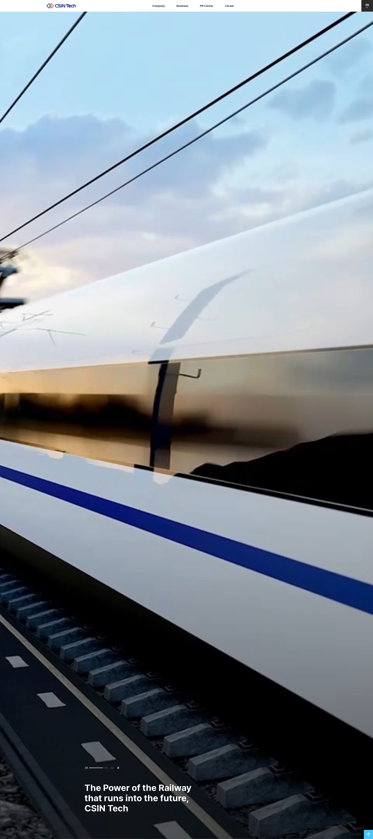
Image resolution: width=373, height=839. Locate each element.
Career (229, 6)
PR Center (206, 6)
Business (182, 6)
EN (367, 5)
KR (367, 15)
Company (158, 6)
